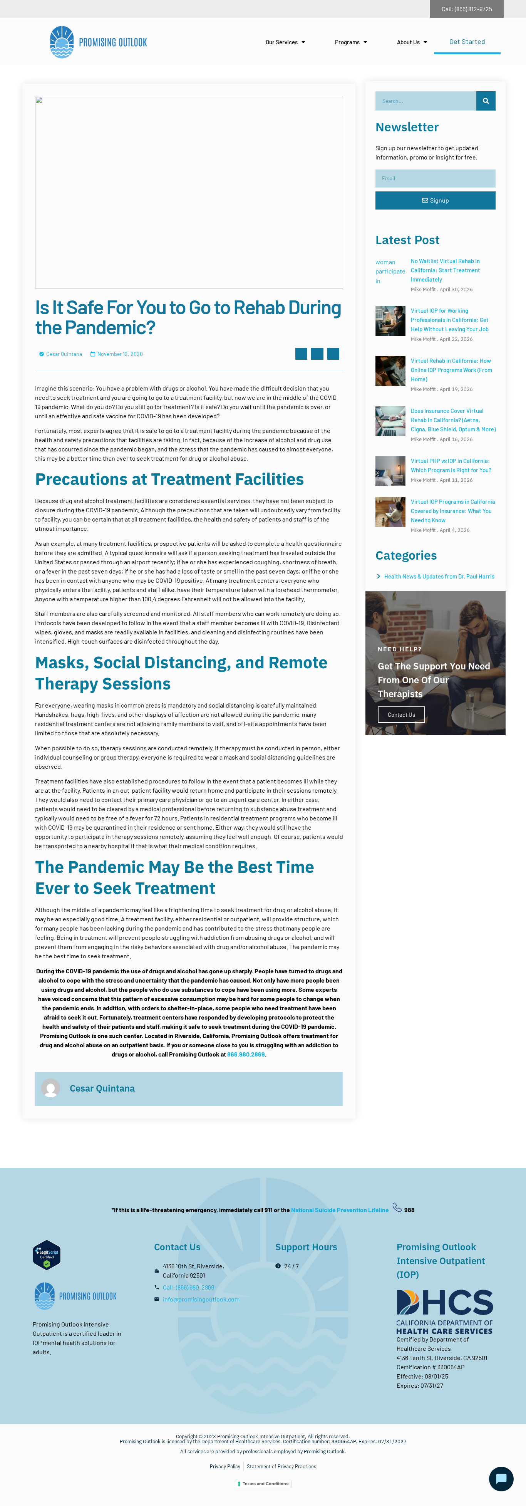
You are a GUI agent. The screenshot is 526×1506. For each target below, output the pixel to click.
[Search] (486, 101)
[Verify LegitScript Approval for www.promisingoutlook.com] (47, 1267)
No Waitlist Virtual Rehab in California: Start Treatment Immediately (445, 270)
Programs (347, 42)
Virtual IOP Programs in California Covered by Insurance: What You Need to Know (453, 510)
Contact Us (401, 714)
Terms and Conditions (265, 1483)
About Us (408, 42)
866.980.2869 (246, 1054)
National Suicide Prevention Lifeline (340, 1209)
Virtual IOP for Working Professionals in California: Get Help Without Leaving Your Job (450, 319)
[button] (301, 354)
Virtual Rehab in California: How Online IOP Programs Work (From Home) (451, 369)
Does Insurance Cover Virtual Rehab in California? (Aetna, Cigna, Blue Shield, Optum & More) (453, 420)
